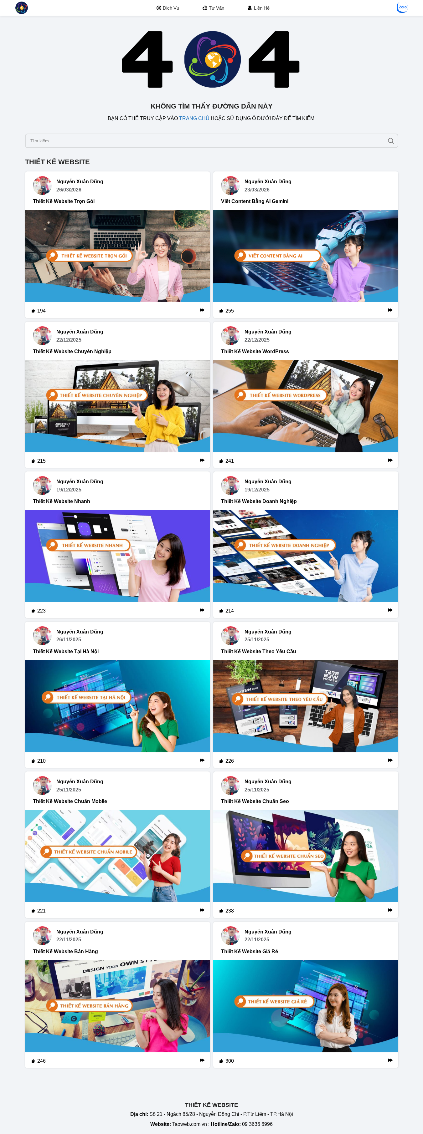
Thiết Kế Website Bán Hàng (65, 951)
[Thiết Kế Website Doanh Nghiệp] (305, 564)
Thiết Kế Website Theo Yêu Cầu (258, 651)
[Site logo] (21, 7)
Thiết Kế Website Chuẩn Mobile (70, 801)
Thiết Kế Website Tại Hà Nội (66, 651)
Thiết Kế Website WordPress (255, 351)
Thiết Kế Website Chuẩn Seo (255, 801)
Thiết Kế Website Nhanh (61, 501)
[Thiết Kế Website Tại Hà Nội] (117, 714)
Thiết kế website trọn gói (64, 201)
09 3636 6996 (257, 1124)
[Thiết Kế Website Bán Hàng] (117, 1014)
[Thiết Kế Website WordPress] (305, 414)
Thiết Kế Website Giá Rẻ (249, 951)
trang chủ (194, 118)
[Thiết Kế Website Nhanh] (117, 564)
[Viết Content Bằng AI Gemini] (305, 264)
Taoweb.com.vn (189, 1124)
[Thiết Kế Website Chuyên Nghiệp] (117, 414)
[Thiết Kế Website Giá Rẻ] (305, 1014)
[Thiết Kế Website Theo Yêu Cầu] (305, 714)
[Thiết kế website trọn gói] (117, 264)
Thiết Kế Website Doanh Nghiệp (259, 501)
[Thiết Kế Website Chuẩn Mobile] (117, 864)
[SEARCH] (391, 141)
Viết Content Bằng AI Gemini (254, 201)
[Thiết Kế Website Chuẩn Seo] (305, 864)
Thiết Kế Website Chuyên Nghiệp (72, 351)
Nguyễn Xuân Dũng (79, 181)
